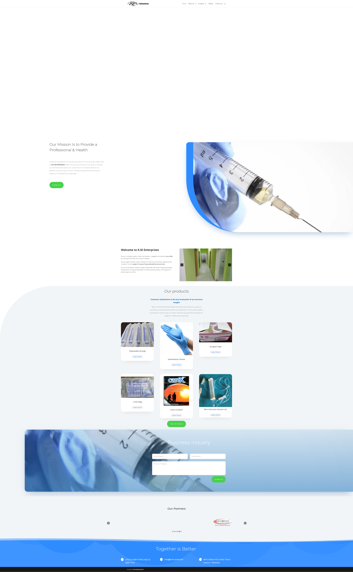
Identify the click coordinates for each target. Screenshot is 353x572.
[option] (177, 522)
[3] (207, 279)
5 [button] (179, 531)
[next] (229, 264)
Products (201, 4)
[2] (205, 279)
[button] (108, 523)
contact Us (219, 479)
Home (184, 4)
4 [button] (177, 531)
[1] (204, 279)
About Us (191, 4)
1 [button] (172, 531)
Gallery (210, 4)
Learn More (137, 356)
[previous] (181, 264)
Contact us (218, 4)
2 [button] (174, 531)
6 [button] (180, 531)
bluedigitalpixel (138, 569)
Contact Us (56, 185)
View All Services (176, 424)
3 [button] (175, 531)
